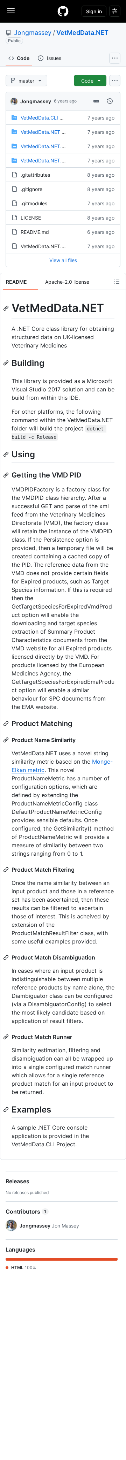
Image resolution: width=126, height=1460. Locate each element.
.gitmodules (34, 203)
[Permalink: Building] (7, 363)
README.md (35, 232)
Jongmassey (32, 32)
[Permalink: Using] (7, 454)
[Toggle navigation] (11, 11)
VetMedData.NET (82, 32)
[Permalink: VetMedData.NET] (7, 308)
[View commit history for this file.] (110, 101)
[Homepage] (63, 11)
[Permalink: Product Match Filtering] (7, 869)
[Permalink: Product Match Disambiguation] (7, 957)
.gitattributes (35, 175)
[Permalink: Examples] (7, 1109)
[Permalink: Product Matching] (7, 723)
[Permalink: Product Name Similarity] (7, 740)
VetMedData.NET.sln (44, 246)
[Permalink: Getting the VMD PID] (7, 475)
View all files (63, 260)
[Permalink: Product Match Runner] (7, 1037)
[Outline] (117, 281)
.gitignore (31, 189)
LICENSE (31, 218)
